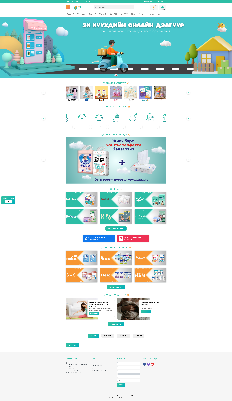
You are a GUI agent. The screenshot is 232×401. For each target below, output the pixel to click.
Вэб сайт (111, 397)
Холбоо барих (88, 1)
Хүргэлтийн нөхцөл (97, 368)
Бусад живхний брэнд (116, 228)
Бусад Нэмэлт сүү (116, 287)
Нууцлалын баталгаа (97, 363)
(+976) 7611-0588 (158, 1)
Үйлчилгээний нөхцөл (97, 365)
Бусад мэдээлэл (116, 324)
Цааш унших (94, 313)
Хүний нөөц (79, 1)
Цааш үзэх (72, 345)
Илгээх (121, 384)
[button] (115, 75)
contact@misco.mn (73, 368)
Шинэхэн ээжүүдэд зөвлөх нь (151, 303)
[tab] (93, 336)
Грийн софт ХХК (119, 397)
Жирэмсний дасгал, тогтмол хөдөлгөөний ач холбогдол (98, 303)
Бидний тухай (70, 1)
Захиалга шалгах (96, 373)
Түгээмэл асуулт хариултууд (99, 370)
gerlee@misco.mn (147, 1)
